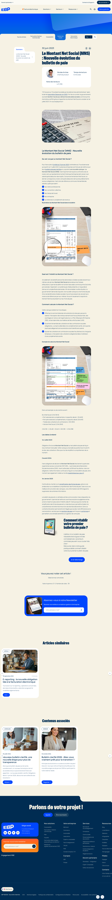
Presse (65, 862)
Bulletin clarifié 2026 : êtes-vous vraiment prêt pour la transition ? (58, 758)
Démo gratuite (104, 9)
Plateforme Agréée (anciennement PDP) (52, 845)
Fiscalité (46, 837)
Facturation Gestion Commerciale (36, 37)
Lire (6, 695)
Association (66, 836)
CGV (23, 895)
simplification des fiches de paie (70, 484)
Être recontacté (61, 815)
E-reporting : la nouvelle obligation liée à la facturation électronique (20, 680)
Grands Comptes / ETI (69, 852)
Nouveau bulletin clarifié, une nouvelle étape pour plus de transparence (17, 759)
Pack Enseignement (68, 842)
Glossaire (104, 845)
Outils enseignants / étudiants (88, 850)
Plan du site (76, 895)
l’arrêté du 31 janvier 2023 (61, 165)
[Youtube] (9, 833)
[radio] (52, 581)
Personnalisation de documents (88, 838)
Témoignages (106, 852)
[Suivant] (110, 673)
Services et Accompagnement (88, 827)
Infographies (105, 836)
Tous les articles (21, 37)
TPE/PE (65, 845)
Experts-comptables (69, 839)
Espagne (104, 859)
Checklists (105, 839)
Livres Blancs (105, 830)
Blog (103, 827)
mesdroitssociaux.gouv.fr (76, 473)
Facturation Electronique (74, 37)
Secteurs (59, 9)
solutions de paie (67, 511)
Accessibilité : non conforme (89, 895)
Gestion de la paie (60, 37)
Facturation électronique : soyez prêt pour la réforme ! (51, 841)
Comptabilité (49, 37)
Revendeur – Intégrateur (89, 861)
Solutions (46, 9)
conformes (84, 511)
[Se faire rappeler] (98, 897)
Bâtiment (66, 827)
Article (6, 651)
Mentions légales (31, 895)
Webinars (104, 833)
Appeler (48, 815)
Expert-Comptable (88, 864)
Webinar (45, 729)
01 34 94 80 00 (106, 876)
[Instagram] (18, 833)
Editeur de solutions (88, 867)
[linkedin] (90, 48)
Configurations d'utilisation (63, 895)
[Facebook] (13, 833)
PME (64, 848)
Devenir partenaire (6, 2)
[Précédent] (2, 673)
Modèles (104, 842)
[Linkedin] (5, 833)
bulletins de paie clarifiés (53, 169)
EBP (64, 859)
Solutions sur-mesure (89, 846)
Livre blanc (7, 729)
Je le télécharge (77, 560)
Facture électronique (31, 9)
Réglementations (87, 854)
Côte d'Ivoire (105, 865)
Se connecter (103, 2)
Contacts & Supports (88, 2)
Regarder (46, 782)
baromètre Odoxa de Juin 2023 (57, 94)
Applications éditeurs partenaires (89, 842)
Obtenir (7, 782)
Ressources (72, 9)
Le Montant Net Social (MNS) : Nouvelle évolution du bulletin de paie (23, 57)
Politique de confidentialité (45, 895)
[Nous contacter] (102, 897)
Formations (86, 831)
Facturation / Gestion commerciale (50, 830)
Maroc (104, 862)
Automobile (66, 833)
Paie (45, 834)
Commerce (66, 830)
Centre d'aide (86, 834)
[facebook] (86, 48)
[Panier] (95, 9)
